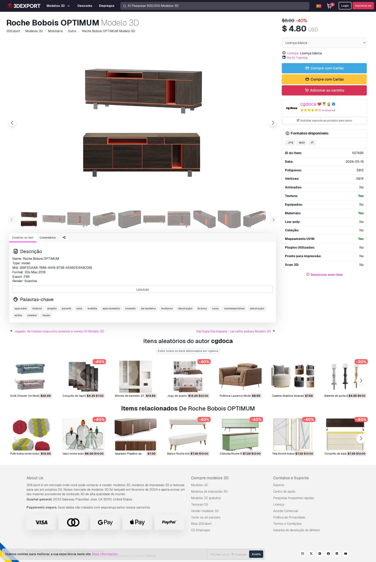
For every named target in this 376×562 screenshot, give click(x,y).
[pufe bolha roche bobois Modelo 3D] (31, 434)
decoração (185, 308)
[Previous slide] (12, 123)
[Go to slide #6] (154, 219)
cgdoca (308, 104)
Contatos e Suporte (291, 477)
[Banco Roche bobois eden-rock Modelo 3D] (188, 434)
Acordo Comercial (285, 511)
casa (215, 308)
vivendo (130, 308)
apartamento (111, 308)
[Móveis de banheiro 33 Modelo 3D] (135, 377)
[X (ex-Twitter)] (311, 554)
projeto (52, 308)
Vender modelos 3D (205, 511)
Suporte (278, 485)
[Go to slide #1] (29, 219)
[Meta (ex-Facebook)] (328, 554)
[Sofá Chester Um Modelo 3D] (31, 377)
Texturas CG (199, 504)
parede (66, 308)
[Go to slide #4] (104, 219)
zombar (32, 315)
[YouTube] (346, 554)
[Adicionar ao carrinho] (38, 387)
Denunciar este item (327, 275)
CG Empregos (200, 530)
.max (301, 142)
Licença (278, 504)
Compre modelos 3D (210, 477)
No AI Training (297, 58)
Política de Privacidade (289, 517)
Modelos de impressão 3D (209, 491)
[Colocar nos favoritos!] (46, 387)
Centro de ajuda (284, 491)
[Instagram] (302, 554)
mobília (92, 308)
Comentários (48, 237)
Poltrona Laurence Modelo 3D (238, 396)
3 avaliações (326, 110)
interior (37, 308)
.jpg (290, 142)
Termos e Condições (287, 524)
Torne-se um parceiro (206, 517)
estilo (18, 315)
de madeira (148, 308)
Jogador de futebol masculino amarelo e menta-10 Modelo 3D (59, 331)
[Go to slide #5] (129, 219)
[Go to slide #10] (254, 219)
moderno (167, 308)
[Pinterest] (320, 554)
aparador (20, 308)
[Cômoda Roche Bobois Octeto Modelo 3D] (240, 434)
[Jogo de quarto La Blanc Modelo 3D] (188, 377)
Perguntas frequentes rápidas (293, 498)
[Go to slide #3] (79, 219)
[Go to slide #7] (179, 219)
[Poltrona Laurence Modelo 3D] (240, 377)
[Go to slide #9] (229, 219)
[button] (361, 380)
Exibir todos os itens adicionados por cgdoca (188, 351)
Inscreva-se (363, 5)
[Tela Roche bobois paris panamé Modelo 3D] (292, 434)
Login (345, 5)
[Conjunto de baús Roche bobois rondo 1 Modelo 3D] (345, 434)
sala (79, 308)
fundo (46, 315)
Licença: (293, 53)
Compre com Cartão (327, 68)
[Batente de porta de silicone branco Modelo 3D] (345, 377)
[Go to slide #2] (54, 219)
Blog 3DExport (201, 524)
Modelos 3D (199, 485)
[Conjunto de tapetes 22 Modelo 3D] (83, 377)
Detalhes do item (22, 237)
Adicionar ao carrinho (326, 90)
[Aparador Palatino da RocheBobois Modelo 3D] (135, 434)
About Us (34, 477)
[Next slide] (273, 123)
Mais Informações (105, 554)
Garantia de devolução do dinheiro (296, 530)
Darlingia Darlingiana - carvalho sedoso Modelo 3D (233, 331)
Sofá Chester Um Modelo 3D (28, 396)
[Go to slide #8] (204, 219)
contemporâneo (234, 308)
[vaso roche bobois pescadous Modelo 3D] (83, 434)
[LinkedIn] (337, 554)
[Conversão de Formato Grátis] (312, 143)
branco (202, 308)
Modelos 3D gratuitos (206, 498)
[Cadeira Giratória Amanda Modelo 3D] (292, 377)
